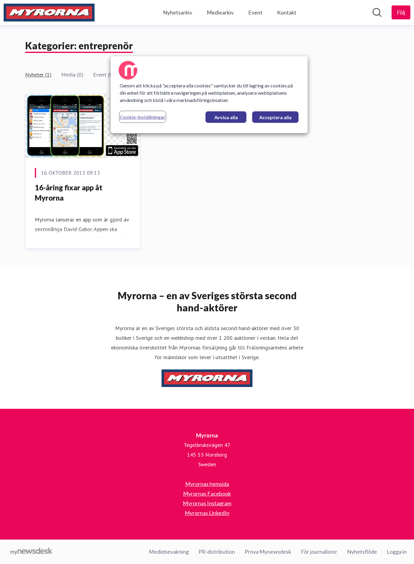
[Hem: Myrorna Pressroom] (49, 12)
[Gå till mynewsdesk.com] (31, 552)
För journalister (319, 551)
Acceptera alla (275, 117)
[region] (209, 94)
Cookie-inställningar (142, 117)
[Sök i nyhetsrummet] (377, 12)
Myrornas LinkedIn (207, 513)
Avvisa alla (226, 117)
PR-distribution (217, 551)
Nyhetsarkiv (177, 12)
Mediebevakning (169, 551)
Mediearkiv (220, 12)
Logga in (397, 551)
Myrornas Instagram (207, 503)
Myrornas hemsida (207, 483)
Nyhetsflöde (362, 551)
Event (255, 12)
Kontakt (286, 12)
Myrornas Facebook (207, 493)
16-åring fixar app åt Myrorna (68, 192)
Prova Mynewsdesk (268, 551)
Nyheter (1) (38, 74)
